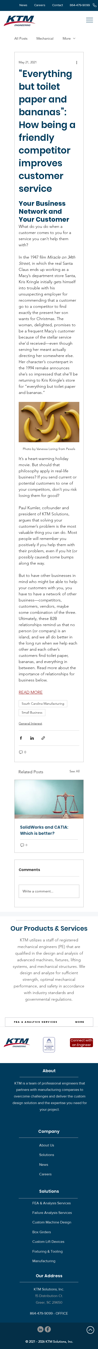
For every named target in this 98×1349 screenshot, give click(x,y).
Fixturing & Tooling (47, 1251)
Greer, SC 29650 (49, 1302)
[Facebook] (48, 1329)
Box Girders (41, 1232)
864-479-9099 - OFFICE (49, 1313)
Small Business (32, 712)
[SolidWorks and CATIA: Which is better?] (49, 799)
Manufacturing (43, 1261)
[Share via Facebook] (21, 738)
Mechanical (45, 38)
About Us (46, 1145)
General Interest (30, 723)
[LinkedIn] (40, 1329)
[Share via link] (43, 738)
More (67, 38)
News (43, 1165)
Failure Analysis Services (52, 1213)
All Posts (20, 38)
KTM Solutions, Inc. (49, 1289)
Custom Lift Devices (48, 1242)
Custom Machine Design (51, 1222)
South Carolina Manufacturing (43, 703)
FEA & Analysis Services (51, 1203)
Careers (45, 1174)
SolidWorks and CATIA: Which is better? (44, 830)
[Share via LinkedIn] (32, 738)
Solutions (46, 1155)
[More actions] (76, 62)
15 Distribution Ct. (49, 1296)
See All (75, 771)
